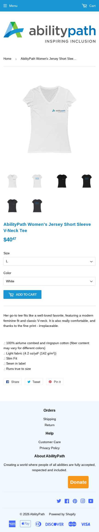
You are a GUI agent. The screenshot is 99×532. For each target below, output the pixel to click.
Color (7, 273)
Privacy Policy (50, 448)
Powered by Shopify (62, 514)
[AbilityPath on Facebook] (66, 502)
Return (50, 425)
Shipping (49, 419)
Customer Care (49, 442)
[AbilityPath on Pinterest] (75, 502)
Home (7, 58)
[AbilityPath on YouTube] (90, 502)
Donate (78, 482)
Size (6, 253)
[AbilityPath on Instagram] (83, 502)
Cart (92, 6)
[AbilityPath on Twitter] (59, 502)
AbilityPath (37, 514)
